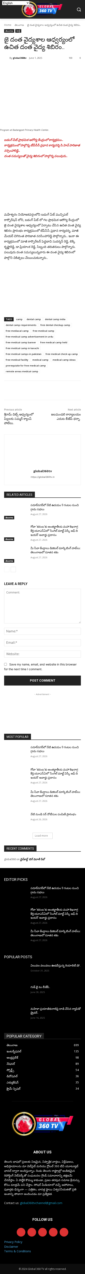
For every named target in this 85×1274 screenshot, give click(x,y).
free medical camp (43, 330)
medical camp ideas (64, 359)
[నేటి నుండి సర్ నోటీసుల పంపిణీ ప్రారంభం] (15, 820)
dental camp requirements (21, 325)
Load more (41, 835)
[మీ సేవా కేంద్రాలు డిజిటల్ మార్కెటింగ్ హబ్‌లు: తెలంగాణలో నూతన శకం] (15, 554)
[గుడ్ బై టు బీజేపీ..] (15, 993)
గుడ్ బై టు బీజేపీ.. (40, 987)
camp (19, 319)
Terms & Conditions (17, 1251)
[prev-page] (6, 569)
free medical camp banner (21, 342)
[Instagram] (31, 1232)
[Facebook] (21, 68)
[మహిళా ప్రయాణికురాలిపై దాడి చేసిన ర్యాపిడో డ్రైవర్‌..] (15, 1015)
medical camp (40, 359)
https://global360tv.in (42, 476)
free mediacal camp (17, 330)
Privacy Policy (13, 1242)
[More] (59, 68)
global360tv (19, 57)
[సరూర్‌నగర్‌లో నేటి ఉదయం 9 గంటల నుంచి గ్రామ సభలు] (15, 511)
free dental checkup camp (55, 325)
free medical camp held (53, 342)
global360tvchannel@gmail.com (41, 1203)
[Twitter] (31, 68)
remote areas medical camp (22, 371)
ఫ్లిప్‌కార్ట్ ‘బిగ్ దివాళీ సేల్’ (33, 859)
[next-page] (13, 569)
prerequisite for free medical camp (26, 365)
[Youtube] (64, 1232)
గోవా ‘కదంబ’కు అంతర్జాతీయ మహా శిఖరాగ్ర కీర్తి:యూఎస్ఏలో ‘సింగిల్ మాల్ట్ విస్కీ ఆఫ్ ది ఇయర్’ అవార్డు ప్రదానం (54, 530)
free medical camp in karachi (22, 348)
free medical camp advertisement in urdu (29, 336)
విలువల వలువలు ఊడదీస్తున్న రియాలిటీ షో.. (56, 965)
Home (7, 25)
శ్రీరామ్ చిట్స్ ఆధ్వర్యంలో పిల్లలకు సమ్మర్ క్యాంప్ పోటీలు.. (18, 419)
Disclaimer (11, 1247)
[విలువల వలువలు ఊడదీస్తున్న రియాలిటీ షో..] (15, 972)
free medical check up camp (62, 353)
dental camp (34, 319)
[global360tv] (6, 58)
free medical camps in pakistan (23, 353)
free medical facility (17, 359)
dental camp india (55, 319)
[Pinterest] (40, 68)
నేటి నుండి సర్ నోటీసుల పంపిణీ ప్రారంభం (53, 814)
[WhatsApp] (50, 68)
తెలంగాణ (19, 25)
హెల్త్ (18, 30)
